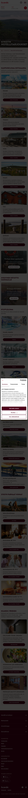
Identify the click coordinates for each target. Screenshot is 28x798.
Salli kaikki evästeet (14, 408)
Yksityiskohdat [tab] (14, 384)
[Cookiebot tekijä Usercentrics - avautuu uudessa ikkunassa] (20, 380)
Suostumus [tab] (5, 384)
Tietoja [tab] (23, 384)
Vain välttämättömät (14, 416)
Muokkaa (13, 412)
